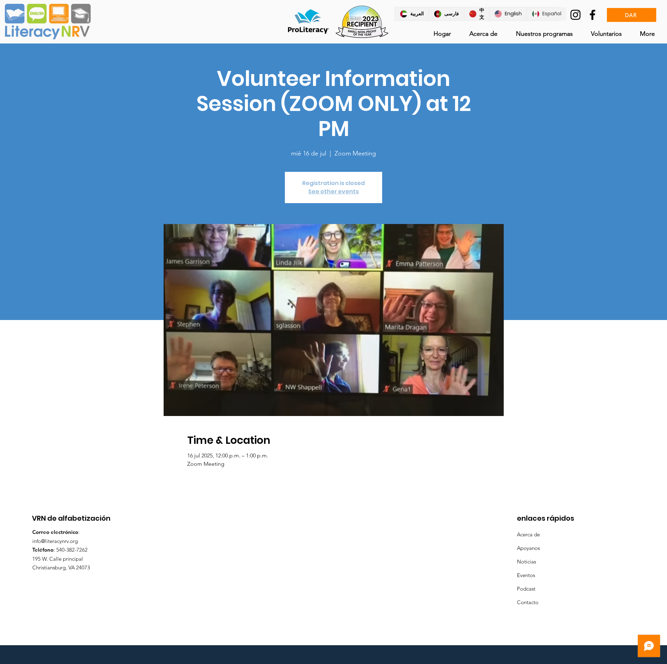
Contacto (527, 602)
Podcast (526, 588)
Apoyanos (528, 548)
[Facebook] (592, 15)
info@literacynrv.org (55, 541)
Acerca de (528, 534)
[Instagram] (575, 15)
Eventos (526, 575)
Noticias (526, 561)
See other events (333, 191)
